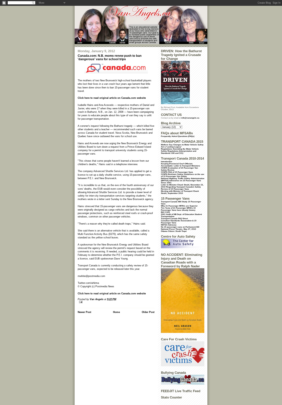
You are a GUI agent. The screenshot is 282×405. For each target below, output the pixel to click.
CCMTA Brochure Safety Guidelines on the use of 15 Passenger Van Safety (182, 175)
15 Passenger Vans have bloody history (178, 209)
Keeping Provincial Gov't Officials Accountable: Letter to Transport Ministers (180, 165)
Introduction (166, 162)
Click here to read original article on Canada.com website (112, 97)
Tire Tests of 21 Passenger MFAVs (177, 208)
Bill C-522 (165, 212)
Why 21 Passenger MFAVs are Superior (179, 206)
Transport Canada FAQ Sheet (174, 218)
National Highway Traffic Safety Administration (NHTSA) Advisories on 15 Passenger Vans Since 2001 (182, 180)
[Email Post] (116, 302)
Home (116, 312)
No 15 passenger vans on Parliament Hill (180, 227)
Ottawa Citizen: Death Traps (174, 231)
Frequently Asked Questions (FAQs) (177, 136)
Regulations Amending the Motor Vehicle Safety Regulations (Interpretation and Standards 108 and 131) (180, 151)
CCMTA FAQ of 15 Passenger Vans (177, 172)
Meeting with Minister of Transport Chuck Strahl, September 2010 (180, 192)
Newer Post (84, 312)
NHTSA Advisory (168, 225)
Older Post (148, 312)
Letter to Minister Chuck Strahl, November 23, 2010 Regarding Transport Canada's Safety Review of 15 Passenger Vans (182, 187)
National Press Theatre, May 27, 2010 (178, 229)
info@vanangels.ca (190, 118)
